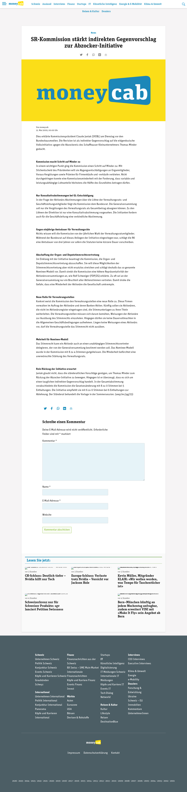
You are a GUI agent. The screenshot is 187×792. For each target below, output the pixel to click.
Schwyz (39, 684)
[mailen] (106, 55)
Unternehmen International (50, 696)
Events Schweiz (43, 672)
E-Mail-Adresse (51, 501)
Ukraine (132, 696)
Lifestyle (105, 713)
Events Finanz (74, 684)
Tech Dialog (107, 693)
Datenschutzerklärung (96, 753)
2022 (39, 781)
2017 (70, 781)
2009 (120, 781)
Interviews (59, 4)
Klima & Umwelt (153, 4)
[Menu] (4, 4)
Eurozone (72, 705)
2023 (33, 781)
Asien (70, 701)
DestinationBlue (109, 722)
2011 (107, 781)
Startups (81, 4)
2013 (95, 781)
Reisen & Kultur (90, 11)
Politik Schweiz (43, 663)
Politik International (46, 701)
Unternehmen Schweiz (47, 659)
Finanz (71, 4)
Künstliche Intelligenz (105, 4)
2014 (89, 781)
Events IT (106, 689)
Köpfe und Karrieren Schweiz (50, 676)
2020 (51, 781)
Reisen (104, 717)
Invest (70, 689)
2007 (133, 781)
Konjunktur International (48, 705)
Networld (106, 697)
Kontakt (115, 753)
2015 (83, 781)
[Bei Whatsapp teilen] (93, 55)
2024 (27, 781)
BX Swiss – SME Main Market (83, 668)
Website (46, 515)
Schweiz (35, 4)
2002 (166, 781)
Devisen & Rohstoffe (78, 717)
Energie (132, 675)
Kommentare (135, 709)
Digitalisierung (109, 668)
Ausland (46, 4)
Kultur (104, 709)
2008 (127, 781)
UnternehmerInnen (138, 713)
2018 (64, 781)
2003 (159, 781)
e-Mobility (133, 679)
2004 (153, 781)
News (93, 33)
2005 (146, 781)
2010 (114, 781)
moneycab (44, 127)
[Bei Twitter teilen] (81, 55)
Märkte (71, 696)
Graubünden (42, 680)
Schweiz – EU (135, 701)
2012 (101, 781)
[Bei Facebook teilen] (87, 55)
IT (90, 4)
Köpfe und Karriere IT (112, 684)
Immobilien (134, 705)
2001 (172, 781)
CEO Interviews (136, 659)
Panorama (40, 709)
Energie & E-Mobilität (130, 4)
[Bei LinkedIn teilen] (99, 55)
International (42, 692)
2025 (21, 781)
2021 (45, 781)
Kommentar (49, 441)
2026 (14, 781)
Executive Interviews (139, 663)
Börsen (71, 713)
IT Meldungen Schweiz (113, 672)
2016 (77, 781)
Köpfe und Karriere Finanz (81, 680)
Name (46, 487)
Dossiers (106, 11)
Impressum (73, 753)
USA (69, 709)
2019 (58, 781)
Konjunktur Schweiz (46, 668)
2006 (140, 781)
